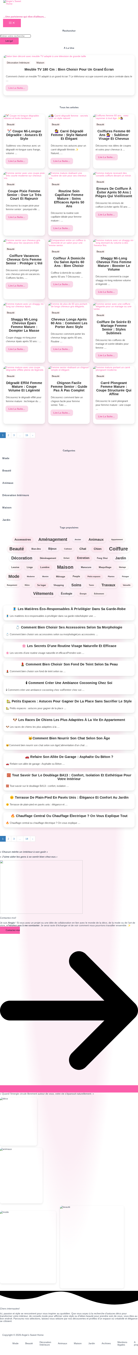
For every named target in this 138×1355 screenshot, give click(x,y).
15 (26, 435)
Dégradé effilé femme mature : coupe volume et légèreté (24, 386)
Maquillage (105, 567)
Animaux (96, 539)
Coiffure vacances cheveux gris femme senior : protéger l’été (24, 259)
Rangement (12, 585)
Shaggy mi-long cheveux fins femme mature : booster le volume (114, 263)
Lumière (44, 567)
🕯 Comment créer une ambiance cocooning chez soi (69, 683)
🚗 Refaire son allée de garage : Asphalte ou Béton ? (69, 757)
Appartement (117, 539)
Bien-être (36, 549)
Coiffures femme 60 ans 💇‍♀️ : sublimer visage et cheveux (114, 134)
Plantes (111, 576)
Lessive (15, 567)
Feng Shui (102, 558)
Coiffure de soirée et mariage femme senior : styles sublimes (114, 327)
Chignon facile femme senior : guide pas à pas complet (69, 386)
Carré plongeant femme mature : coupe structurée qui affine (113, 388)
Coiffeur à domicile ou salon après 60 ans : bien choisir (69, 262)
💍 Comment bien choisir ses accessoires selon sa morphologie (69, 627)
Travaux (108, 585)
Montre (45, 576)
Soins (76, 585)
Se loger (41, 585)
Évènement (99, 594)
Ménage (60, 576)
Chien (97, 548)
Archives (106, 1343)
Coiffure (118, 548)
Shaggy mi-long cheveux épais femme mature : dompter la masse (24, 325)
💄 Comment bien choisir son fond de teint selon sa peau (69, 664)
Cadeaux (68, 549)
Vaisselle (126, 585)
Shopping (59, 585)
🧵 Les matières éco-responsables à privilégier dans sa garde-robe (69, 609)
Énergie (83, 594)
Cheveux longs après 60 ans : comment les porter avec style (69, 323)
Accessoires (22, 539)
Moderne (31, 576)
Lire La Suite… (17, 88)
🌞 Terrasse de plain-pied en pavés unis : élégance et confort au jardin (69, 797)
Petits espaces (94, 576)
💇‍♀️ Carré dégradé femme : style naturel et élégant (69, 134)
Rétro (27, 585)
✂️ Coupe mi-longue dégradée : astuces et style (24, 134)
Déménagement (48, 558)
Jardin (120, 558)
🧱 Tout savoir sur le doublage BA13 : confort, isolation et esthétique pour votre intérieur (69, 777)
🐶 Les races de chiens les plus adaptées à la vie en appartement (69, 720)
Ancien (78, 539)
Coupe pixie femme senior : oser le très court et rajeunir (24, 194)
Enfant (67, 558)
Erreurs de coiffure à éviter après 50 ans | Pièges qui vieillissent (114, 192)
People (76, 576)
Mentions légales (122, 1343)
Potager (125, 576)
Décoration (21, 558)
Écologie (66, 593)
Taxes (91, 585)
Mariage (122, 567)
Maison (40, 62)
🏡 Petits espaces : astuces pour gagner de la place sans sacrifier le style (69, 701)
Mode (13, 576)
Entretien (83, 558)
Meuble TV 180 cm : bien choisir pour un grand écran (69, 69)
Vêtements (43, 593)
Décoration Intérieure (18, 62)
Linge (30, 567)
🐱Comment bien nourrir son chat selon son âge (69, 738)
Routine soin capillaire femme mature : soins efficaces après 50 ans (69, 198)
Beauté (10, 124)
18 (26, 838)
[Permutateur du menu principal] (12, 23)
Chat (82, 548)
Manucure (86, 567)
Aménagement (52, 539)
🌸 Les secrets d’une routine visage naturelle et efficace (69, 646)
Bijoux (52, 548)
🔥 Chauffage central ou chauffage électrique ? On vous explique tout (69, 816)
